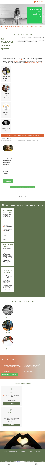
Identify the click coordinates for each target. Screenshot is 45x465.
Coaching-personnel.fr (30, 461)
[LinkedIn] (23, 196)
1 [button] (42, 23)
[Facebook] (19, 196)
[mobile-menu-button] (22, 462)
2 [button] (43, 23)
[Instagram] (25, 196)
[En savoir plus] (6, 71)
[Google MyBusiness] (21, 196)
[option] (22, 14)
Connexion (42, 461)
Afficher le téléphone (12, 400)
